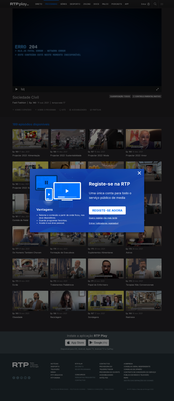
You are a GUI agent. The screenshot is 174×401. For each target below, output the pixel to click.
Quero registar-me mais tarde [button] (103, 218)
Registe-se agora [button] (107, 210)
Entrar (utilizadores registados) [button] (104, 223)
